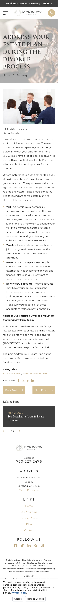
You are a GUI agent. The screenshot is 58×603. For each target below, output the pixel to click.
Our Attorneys (29, 511)
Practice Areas (29, 518)
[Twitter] (22, 545)
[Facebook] (15, 545)
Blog (29, 524)
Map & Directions (29, 490)
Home (29, 505)
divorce (27, 373)
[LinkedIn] (29, 545)
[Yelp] (35, 545)
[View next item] (18, 431)
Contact (29, 530)
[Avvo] (42, 545)
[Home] (28, 13)
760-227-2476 (29, 461)
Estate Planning (12, 373)
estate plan (40, 373)
